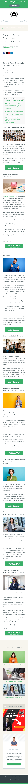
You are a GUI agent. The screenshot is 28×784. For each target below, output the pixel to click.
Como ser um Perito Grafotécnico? (12, 110)
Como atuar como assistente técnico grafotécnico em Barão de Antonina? (13, 118)
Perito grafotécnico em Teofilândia (14, 681)
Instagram (12, 779)
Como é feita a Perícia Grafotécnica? (13, 103)
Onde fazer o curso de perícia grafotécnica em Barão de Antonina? (15, 121)
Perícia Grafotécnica (8, 47)
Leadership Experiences (7, 776)
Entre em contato (13, 764)
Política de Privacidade (18, 779)
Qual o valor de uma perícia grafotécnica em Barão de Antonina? (14, 112)
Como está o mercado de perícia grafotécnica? (12, 107)
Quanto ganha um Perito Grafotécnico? (13, 105)
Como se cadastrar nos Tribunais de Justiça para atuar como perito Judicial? (14, 115)
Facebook (8, 779)
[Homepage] (14, 14)
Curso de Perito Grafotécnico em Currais (14, 664)
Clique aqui (14, 5)
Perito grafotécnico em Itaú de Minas (14, 697)
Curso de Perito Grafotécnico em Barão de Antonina (14, 101)
